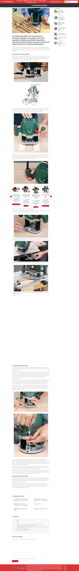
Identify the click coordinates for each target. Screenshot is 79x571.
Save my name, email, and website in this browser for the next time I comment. (25, 558)
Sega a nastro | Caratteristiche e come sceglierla (61, 43)
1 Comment (31, 492)
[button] (11, 196)
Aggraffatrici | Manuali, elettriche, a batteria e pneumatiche (61, 23)
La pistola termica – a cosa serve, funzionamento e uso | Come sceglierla (41, 499)
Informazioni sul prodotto (16, 204)
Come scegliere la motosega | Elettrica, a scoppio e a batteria (61, 18)
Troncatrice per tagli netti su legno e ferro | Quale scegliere (62, 29)
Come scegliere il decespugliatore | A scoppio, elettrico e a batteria (61, 12)
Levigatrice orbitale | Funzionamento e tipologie (20, 509)
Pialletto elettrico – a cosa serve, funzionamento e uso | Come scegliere (21, 504)
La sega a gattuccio (37, 503)
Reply (48, 532)
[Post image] (12, 503)
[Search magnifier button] (50, 2)
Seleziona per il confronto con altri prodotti (16, 200)
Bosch (47, 199)
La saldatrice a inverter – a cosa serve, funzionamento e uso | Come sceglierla (21, 499)
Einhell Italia (18, 197)
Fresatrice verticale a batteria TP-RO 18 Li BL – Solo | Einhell (36, 196)
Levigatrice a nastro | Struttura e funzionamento (62, 34)
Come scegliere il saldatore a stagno (40, 508)
